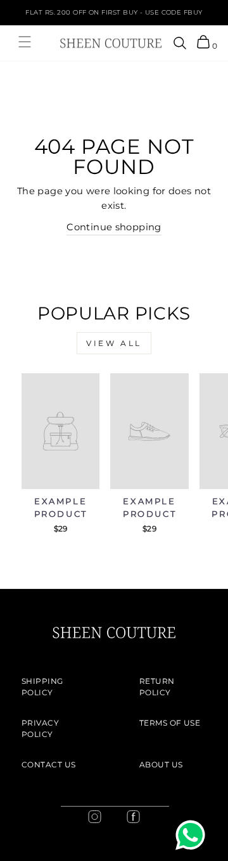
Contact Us (49, 764)
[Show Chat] (193, 835)
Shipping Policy (42, 686)
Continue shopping (113, 227)
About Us (161, 764)
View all (114, 343)
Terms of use (169, 723)
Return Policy (157, 686)
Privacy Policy (40, 728)
